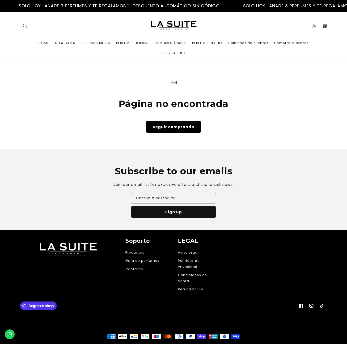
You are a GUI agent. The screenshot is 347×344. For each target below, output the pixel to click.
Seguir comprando (173, 127)
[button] (25, 26)
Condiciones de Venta (192, 278)
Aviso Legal (188, 252)
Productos (134, 252)
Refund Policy (190, 289)
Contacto (134, 269)
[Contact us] (10, 334)
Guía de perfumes (142, 260)
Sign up (173, 212)
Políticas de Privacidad (189, 263)
